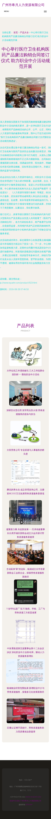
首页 (15, 32)
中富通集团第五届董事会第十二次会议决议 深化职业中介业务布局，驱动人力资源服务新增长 (25, 652)
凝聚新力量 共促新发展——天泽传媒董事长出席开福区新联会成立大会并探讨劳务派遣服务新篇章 (25, 533)
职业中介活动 (15, 801)
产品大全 (24, 32)
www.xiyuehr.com (33, 797)
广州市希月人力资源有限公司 (30, 801)
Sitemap (29, 805)
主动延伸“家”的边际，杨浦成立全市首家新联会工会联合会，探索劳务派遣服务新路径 (25, 573)
